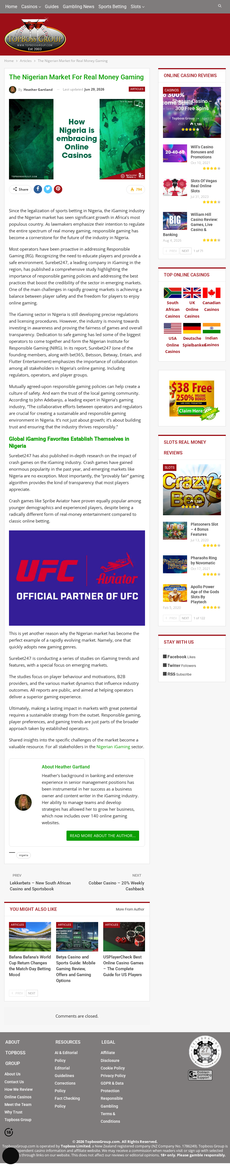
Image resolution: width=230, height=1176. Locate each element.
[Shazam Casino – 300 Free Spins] (192, 112)
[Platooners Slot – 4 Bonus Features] (175, 531)
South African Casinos (172, 309)
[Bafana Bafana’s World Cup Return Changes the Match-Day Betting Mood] (30, 936)
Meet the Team (17, 1104)
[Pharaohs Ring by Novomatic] (175, 564)
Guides (52, 6)
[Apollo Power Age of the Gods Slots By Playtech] (175, 593)
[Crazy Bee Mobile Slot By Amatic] (192, 490)
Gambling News (78, 6)
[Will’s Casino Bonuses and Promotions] (175, 153)
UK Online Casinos (192, 309)
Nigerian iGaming (113, 746)
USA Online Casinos (172, 345)
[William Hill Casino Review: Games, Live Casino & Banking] (175, 221)
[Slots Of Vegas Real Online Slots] (175, 187)
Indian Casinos (211, 341)
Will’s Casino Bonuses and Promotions (202, 152)
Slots (136, 6)
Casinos (29, 6)
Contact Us (14, 1082)
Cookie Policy (113, 1068)
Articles (136, 89)
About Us (12, 1074)
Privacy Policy (113, 1075)
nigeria (23, 855)
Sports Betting (112, 6)
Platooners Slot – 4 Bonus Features (204, 529)
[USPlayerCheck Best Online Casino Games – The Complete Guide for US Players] (124, 936)
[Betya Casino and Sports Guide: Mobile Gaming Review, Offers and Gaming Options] (77, 936)
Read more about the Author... (103, 835)
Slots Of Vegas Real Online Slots (204, 186)
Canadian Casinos (211, 306)
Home (11, 6)
